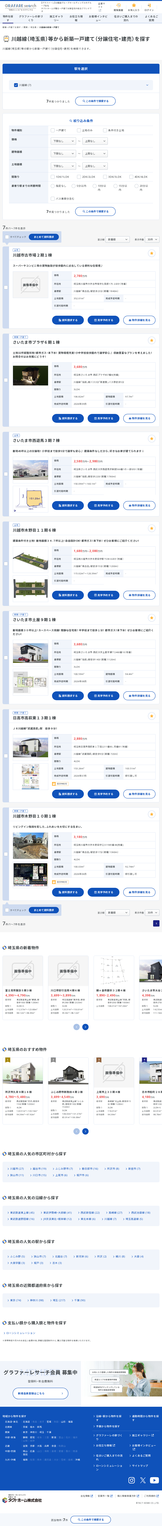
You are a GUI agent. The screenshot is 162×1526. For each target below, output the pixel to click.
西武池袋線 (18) (140, 1212)
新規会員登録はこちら (31, 1393)
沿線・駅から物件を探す (109, 1418)
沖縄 (77, 1459)
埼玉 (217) (59, 1300)
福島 (70, 1421)
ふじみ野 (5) (17, 1256)
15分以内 (123, 187)
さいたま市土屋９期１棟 (34, 619)
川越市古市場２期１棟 (32, 255)
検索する (92, 1519)
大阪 (39, 1445)
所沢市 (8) (113, 1168)
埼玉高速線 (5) (134, 1219)
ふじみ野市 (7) (64, 1168)
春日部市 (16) (90, 1168)
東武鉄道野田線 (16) (22, 1219)
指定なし (61, 186)
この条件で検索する (97, 101)
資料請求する (70, 320)
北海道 (26, 1421)
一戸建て (61, 130)
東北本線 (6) (88, 1219)
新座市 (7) (134, 1168)
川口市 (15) (39, 1175)
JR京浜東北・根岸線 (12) (57, 1219)
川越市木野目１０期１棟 (34, 816)
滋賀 (25, 1445)
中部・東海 (10, 1437)
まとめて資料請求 (44, 237)
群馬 (39, 1426)
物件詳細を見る (141, 320)
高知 (25, 1454)
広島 (32, 1451)
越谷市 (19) (39, 1168)
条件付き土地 (116, 130)
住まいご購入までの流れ (109, 1457)
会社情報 (85, 1495)
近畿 (7, 1445)
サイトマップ (140, 1465)
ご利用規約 (150, 1495)
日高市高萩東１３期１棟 (34, 717)
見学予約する (105, 320)
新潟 (54, 1437)
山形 (63, 1421)
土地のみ (87, 130)
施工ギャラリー (141, 1435)
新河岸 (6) (82, 1256)
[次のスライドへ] (85, 1027)
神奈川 (33, 1432)
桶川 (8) (120, 1256)
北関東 (8, 1426)
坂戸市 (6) (83, 1175)
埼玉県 (33, 27)
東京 (25, 1432)
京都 (32, 1445)
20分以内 (144, 187)
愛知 (32, 1437)
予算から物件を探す (108, 1426)
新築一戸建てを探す (12, 27)
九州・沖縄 (10, 1459)
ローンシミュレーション (20, 1333)
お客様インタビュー (144, 1445)
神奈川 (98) (37, 1300)
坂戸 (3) (38, 1263)
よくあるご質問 (141, 1455)
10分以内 (102, 187)
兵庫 (46, 1445)
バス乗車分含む (65, 198)
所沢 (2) (102, 1256)
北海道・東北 (11, 1421)
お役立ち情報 (104, 1445)
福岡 (25, 1459)
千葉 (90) (79, 1300)
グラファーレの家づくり (109, 1437)
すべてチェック (18, 236)
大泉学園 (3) (17, 1263)
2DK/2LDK (88, 177)
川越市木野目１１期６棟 (34, 530)
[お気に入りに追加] (152, 253)
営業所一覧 (103, 1495)
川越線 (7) (110, 1219)
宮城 (49, 1421)
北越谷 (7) (61, 1256)
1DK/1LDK (62, 177)
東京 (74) (15, 1300)
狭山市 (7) (40, 1256)
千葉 (49, 1432)
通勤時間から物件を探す (145, 1418)
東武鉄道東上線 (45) (22, 1212)
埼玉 (42, 1432)
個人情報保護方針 (126, 1495)
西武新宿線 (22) (90, 1212)
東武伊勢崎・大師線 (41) (57, 1212)
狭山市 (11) (17, 1175)
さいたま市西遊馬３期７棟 (36, 440)
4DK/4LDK (141, 177)
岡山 (25, 1451)
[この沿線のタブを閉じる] (81, 85)
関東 (26, 27)
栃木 (32, 1426)
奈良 (54, 1445)
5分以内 (81, 186)
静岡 (25, 1437)
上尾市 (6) (61, 1175)
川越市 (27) (17, 1168)
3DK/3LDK (114, 177)
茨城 (25, 1426)
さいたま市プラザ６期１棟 (36, 342)
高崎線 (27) (115, 1212)
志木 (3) (57, 1263)
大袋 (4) (139, 1256)
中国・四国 (10, 1451)
